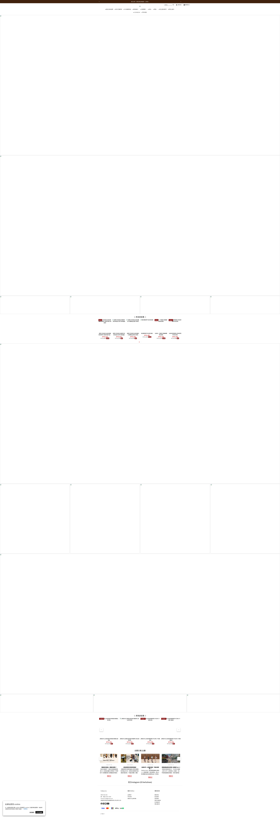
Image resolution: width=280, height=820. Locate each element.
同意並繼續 (39, 812)
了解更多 (25, 809)
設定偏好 (32, 812)
